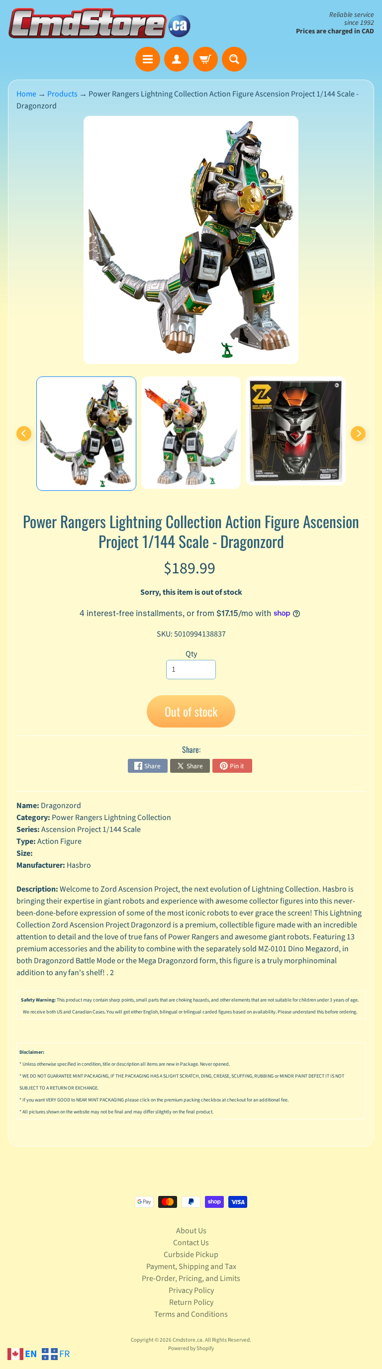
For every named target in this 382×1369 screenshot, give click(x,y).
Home (26, 94)
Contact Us (191, 1242)
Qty (191, 653)
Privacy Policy (191, 1290)
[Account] (176, 59)
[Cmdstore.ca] (99, 23)
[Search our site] (234, 59)
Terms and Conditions (191, 1314)
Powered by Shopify (191, 1348)
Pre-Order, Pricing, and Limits (191, 1278)
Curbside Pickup (191, 1254)
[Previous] (23, 433)
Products (62, 94)
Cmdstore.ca (187, 1340)
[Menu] (147, 59)
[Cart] (205, 59)
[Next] (358, 433)
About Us (191, 1230)
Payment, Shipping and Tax (191, 1266)
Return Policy (191, 1302)
